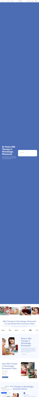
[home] (20, 1)
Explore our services (5, 377)
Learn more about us (24, 354)
